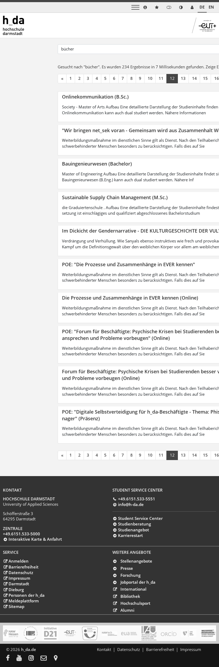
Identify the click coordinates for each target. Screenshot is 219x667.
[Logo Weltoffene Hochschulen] (208, 633)
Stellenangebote (136, 561)
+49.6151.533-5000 (21, 533)
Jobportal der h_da (137, 582)
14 (194, 78)
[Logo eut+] (70, 633)
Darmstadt (19, 583)
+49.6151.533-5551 (136, 498)
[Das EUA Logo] (129, 633)
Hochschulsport (135, 603)
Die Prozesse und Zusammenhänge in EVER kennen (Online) (130, 297)
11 (161, 78)
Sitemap (16, 606)
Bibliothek (130, 596)
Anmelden (18, 561)
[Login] (169, 7)
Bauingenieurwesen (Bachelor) (97, 163)
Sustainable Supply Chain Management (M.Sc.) (115, 197)
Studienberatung (134, 524)
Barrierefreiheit (23, 567)
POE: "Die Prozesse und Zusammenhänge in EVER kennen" (128, 264)
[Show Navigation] (135, 7)
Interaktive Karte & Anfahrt (35, 539)
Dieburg (16, 589)
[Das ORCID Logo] (169, 633)
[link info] (145, 7)
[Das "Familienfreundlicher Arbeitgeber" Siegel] (90, 633)
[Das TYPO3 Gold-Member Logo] (188, 633)
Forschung (130, 575)
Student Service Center (140, 518)
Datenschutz (21, 572)
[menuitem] (11, 658)
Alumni (127, 610)
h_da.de (28, 649)
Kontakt (104, 649)
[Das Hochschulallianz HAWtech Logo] (110, 633)
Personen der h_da (26, 595)
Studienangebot (133, 529)
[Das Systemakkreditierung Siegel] (30, 633)
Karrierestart (130, 535)
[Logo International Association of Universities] (149, 633)
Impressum (19, 578)
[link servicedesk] (192, 7)
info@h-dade (130, 504)
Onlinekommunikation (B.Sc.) (95, 96)
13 (183, 78)
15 (205, 78)
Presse (126, 568)
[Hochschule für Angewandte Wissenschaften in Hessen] (11, 633)
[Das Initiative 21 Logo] (50, 633)
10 (150, 78)
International (133, 589)
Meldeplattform (23, 600)
